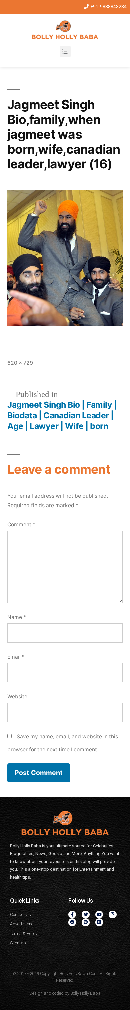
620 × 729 (20, 363)
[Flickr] (99, 922)
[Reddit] (72, 922)
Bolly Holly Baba (85, 993)
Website (17, 696)
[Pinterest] (85, 922)
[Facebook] (72, 914)
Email (16, 657)
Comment (21, 524)
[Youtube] (99, 914)
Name (16, 617)
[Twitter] (85, 914)
